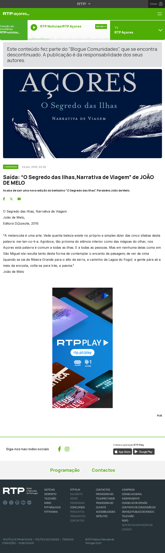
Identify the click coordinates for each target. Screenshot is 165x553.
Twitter (11, 502)
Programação (65, 470)
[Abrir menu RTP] (82, 4)
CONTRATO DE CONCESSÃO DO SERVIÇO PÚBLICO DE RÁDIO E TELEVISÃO (139, 512)
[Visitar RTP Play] (82, 348)
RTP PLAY (75, 489)
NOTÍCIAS (49, 489)
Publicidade (26, 543)
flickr (29, 502)
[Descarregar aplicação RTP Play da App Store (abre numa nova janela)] (122, 451)
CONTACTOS (103, 489)
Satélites (101, 516)
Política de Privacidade (17, 539)
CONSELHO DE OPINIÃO (134, 503)
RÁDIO (47, 503)
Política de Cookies (47, 539)
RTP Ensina (51, 511)
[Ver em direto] (14, 30)
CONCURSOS (77, 507)
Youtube (23, 502)
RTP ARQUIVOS (52, 507)
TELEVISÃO (50, 498)
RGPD (125, 520)
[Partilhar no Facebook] (4, 199)
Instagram (17, 502)
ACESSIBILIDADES (105, 511)
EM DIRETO (76, 494)
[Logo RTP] (20, 491)
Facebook (5, 502)
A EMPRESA (128, 489)
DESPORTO (50, 494)
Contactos (103, 470)
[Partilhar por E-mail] (19, 199)
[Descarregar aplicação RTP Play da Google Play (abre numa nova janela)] (144, 451)
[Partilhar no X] (11, 199)
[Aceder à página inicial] (14, 14)
